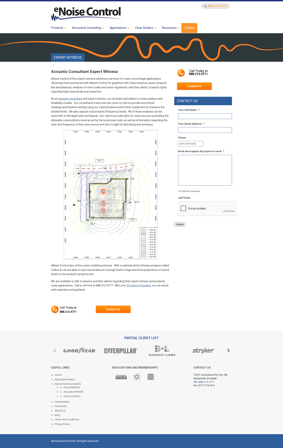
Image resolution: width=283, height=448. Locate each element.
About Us (60, 410)
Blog (57, 415)
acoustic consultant (70, 98)
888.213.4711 (68, 311)
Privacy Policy (62, 424)
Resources (61, 406)
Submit (180, 224)
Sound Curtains (72, 396)
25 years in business (138, 285)
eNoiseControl (87, 14)
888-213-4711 (217, 6)
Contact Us (113, 309)
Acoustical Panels (73, 391)
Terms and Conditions (67, 419)
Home (58, 374)
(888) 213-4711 (206, 381)
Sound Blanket (72, 387)
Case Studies (62, 401)
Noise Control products (68, 383)
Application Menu (65, 379)
